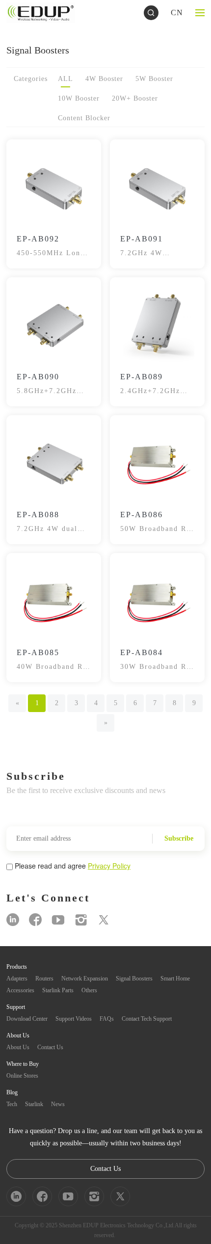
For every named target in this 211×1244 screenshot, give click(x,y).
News (58, 1104)
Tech (11, 1104)
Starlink (34, 1104)
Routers (44, 978)
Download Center (27, 1018)
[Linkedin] (12, 919)
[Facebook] (35, 919)
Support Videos (73, 1018)
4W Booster (104, 78)
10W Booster (79, 98)
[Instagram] (81, 919)
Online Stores (22, 1075)
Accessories (20, 990)
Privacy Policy (109, 866)
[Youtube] (58, 919)
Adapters (16, 978)
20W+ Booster (135, 98)
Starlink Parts (58, 990)
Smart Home (175, 978)
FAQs (107, 1018)
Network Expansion (84, 978)
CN (177, 12)
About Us (17, 1047)
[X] (103, 919)
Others (89, 990)
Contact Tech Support (147, 1018)
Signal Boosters (134, 978)
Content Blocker (84, 118)
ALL (65, 78)
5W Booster (154, 78)
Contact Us (50, 1047)
